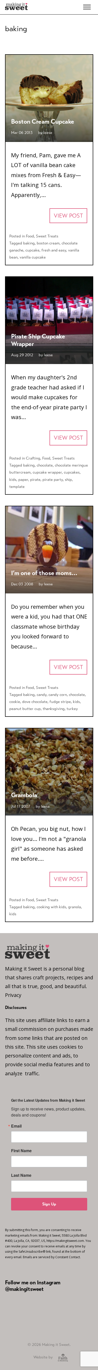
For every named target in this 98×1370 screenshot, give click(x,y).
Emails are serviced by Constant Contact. (52, 1257)
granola (74, 906)
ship (68, 479)
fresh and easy (53, 250)
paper (23, 479)
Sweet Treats (47, 236)
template (17, 486)
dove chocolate (34, 701)
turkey (72, 708)
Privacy (13, 995)
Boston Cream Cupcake (42, 121)
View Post (68, 215)
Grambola (24, 795)
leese (47, 132)
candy (41, 694)
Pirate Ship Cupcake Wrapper (38, 340)
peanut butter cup (25, 708)
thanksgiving (54, 708)
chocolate (45, 465)
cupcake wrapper (47, 472)
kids (12, 479)
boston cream (48, 243)
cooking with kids (51, 906)
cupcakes (72, 472)
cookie (14, 701)
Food (30, 236)
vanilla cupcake (33, 257)
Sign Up (49, 1204)
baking (29, 243)
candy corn (57, 694)
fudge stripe (60, 701)
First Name (21, 1151)
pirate (35, 479)
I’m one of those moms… (44, 573)
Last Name (21, 1175)
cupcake (32, 250)
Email (16, 1126)
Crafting (33, 458)
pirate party (52, 479)
